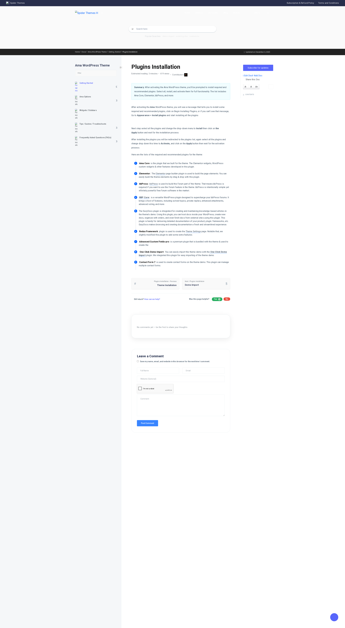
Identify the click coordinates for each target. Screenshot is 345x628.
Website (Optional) (145, 377)
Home (187, 13)
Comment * (142, 396)
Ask (256, 13)
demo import (168, 36)
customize (194, 36)
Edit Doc (248, 75)
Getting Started (86, 83)
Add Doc (257, 75)
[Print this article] (270, 86)
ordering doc (182, 36)
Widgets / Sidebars (88, 110)
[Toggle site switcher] (102, 13)
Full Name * (142, 369)
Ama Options (85, 97)
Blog (226, 13)
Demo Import (194, 283)
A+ (256, 86)
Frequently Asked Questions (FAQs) (95, 137)
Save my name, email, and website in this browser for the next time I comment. (175, 361)
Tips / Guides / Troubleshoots (93, 124)
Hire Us (236, 13)
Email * (186, 369)
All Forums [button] (213, 13)
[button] (334, 617)
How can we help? (152, 299)
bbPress (153, 184)
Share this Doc (253, 79)
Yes (217, 299)
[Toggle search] (268, 13)
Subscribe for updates (258, 68)
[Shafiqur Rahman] (185, 74)
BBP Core (144, 197)
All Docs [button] (199, 13)
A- (246, 86)
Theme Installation (165, 283)
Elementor (160, 173)
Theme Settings (193, 231)
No (227, 299)
